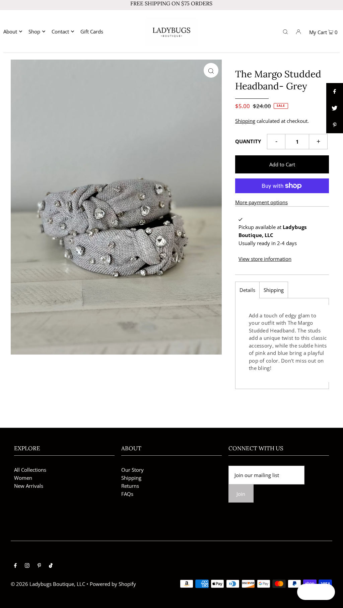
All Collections (30, 469)
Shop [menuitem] (34, 31)
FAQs (127, 493)
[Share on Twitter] (334, 108)
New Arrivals (28, 485)
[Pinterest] (39, 566)
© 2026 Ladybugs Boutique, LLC (48, 584)
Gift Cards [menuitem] (91, 31)
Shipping (245, 121)
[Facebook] (15, 566)
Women (23, 477)
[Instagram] (27, 566)
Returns (130, 485)
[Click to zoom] (211, 70)
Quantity (248, 141)
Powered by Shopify (113, 584)
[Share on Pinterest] (334, 125)
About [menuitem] (10, 31)
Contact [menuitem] (60, 31)
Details (247, 290)
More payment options (261, 202)
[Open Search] (285, 31)
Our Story (132, 469)
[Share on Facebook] (334, 91)
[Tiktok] (51, 566)
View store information (264, 258)
